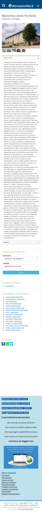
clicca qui (6, 507)
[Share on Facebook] (3, 344)
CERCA (21, 272)
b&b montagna (11, 302)
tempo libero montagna (15, 328)
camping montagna (13, 306)
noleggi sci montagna (14, 315)
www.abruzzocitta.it (10, 503)
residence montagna (14, 319)
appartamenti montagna (15, 299)
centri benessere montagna (17, 310)
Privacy (14, 507)
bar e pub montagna (13, 304)
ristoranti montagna (14, 321)
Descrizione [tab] (8, 58)
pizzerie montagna (13, 317)
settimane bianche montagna (17, 326)
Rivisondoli (10, 286)
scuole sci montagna (14, 324)
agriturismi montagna (14, 297)
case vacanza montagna (15, 308)
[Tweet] (11, 344)
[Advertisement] (21, 367)
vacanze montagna (13, 330)
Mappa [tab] (6, 242)
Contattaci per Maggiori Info (21, 441)
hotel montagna (12, 313)
